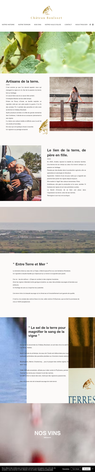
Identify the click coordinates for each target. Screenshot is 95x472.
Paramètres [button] (65, 469)
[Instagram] (93, 25)
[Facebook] (90, 25)
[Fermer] (93, 469)
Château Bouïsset (46, 17)
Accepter (86, 469)
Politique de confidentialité (45, 470)
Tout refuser (76, 469)
